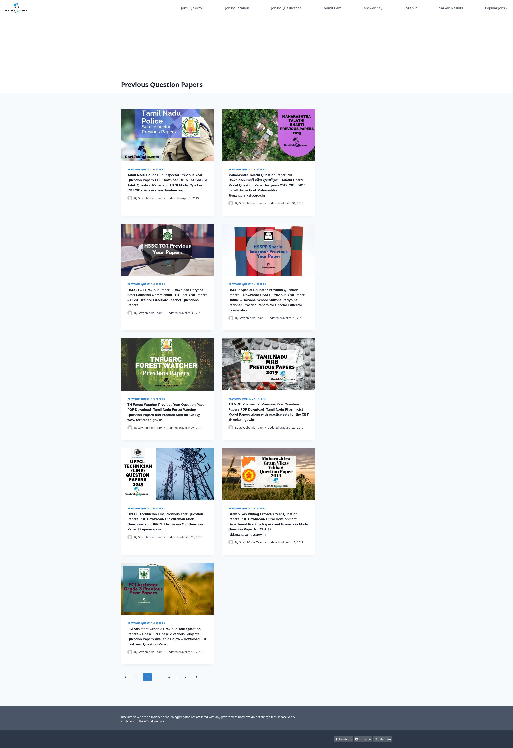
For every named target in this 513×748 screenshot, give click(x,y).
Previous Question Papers (146, 169)
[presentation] (167, 135)
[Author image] (129, 198)
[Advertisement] (256, 46)
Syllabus (410, 8)
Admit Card (333, 8)
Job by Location (237, 8)
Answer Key (373, 8)
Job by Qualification (286, 8)
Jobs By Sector (192, 8)
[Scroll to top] (504, 741)
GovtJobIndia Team (150, 198)
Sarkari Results (451, 8)
